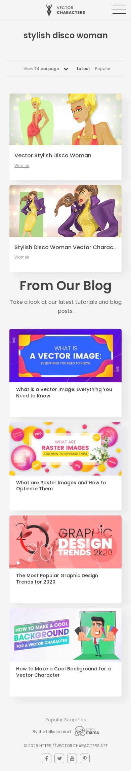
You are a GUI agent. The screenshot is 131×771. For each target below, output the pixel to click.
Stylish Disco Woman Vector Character (65, 247)
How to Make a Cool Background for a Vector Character (63, 672)
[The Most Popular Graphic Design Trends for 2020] (65, 542)
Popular (103, 68)
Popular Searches (65, 719)
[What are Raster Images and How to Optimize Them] (65, 449)
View (41, 68)
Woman (21, 165)
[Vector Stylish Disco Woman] (65, 119)
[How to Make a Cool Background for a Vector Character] (65, 635)
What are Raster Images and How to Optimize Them (61, 486)
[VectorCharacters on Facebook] (46, 758)
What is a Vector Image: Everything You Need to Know (64, 392)
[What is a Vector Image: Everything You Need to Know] (65, 355)
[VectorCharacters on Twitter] (59, 758)
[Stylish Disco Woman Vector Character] (65, 211)
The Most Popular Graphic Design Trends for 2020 (57, 578)
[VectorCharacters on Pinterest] (85, 758)
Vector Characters (65, 9)
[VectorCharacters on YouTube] (72, 758)
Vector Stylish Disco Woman (52, 155)
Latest (83, 68)
